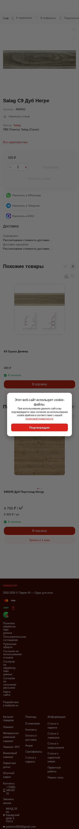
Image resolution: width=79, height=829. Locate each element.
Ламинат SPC (11, 747)
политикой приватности (39, 418)
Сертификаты (33, 751)
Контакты (31, 729)
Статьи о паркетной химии (54, 757)
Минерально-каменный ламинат (11, 737)
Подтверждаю (39, 427)
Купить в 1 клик (39, 178)
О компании (32, 723)
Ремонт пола (55, 777)
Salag (17, 125)
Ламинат (8, 727)
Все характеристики (15, 142)
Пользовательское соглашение (14, 638)
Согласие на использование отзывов (12, 654)
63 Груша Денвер (16, 351)
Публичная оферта (9, 646)
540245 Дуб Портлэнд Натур (24, 491)
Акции (29, 745)
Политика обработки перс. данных (9, 628)
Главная (8, 18)
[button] (65, 266)
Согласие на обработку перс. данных (9, 668)
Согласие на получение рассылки (9, 683)
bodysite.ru (11, 705)
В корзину (51, 167)
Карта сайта (6, 693)
